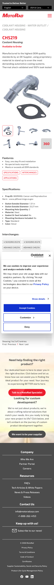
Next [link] (21, 344)
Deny (27, 327)
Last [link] (27, 344)
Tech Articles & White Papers (27, 487)
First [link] (4, 344)
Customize (25, 317)
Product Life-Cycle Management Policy (27, 571)
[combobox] (10, 7)
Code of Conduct (27, 557)
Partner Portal (27, 463)
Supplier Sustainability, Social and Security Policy (27, 566)
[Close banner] (50, 256)
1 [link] (17, 344)
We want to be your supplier (27, 434)
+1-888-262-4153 (27, 516)
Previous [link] (12, 344)
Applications (10, 178)
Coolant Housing (13, 25)
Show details (38, 299)
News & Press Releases (27, 492)
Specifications (11, 172)
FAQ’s (27, 483)
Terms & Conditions (27, 552)
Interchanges (29, 172)
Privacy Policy (41, 284)
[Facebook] (21, 576)
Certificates (27, 561)
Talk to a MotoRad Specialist (27, 392)
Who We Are (27, 459)
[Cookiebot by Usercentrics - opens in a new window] (32, 256)
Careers (27, 468)
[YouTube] (26, 576)
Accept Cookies (27, 308)
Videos (27, 496)
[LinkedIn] (32, 576)
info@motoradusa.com (27, 511)
